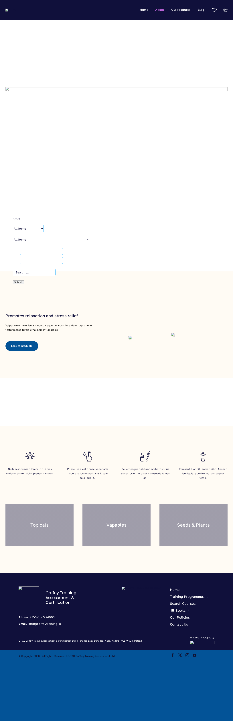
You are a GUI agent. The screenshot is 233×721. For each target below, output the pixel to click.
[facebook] (173, 655)
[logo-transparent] (29, 587)
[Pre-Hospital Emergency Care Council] (141, 587)
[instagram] (187, 655)
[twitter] (180, 655)
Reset (16, 218)
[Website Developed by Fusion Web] (184, 641)
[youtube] (194, 655)
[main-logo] (10, 9)
